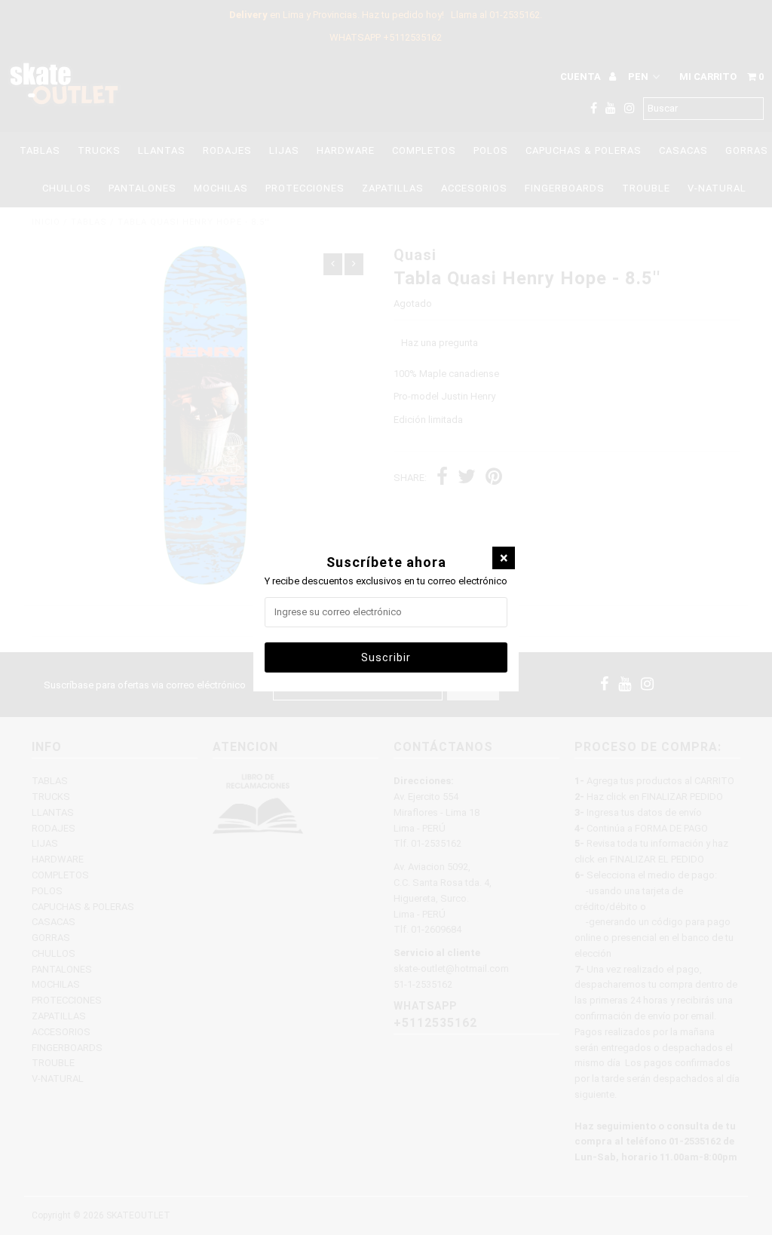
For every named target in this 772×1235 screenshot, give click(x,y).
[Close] (503, 558)
